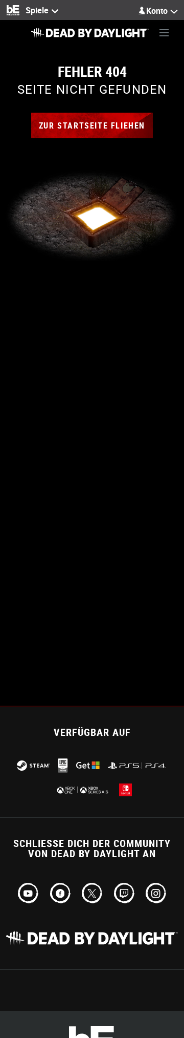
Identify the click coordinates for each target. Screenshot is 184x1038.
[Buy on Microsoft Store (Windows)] (88, 765)
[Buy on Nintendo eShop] (125, 789)
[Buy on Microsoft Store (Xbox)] (81, 789)
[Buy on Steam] (33, 765)
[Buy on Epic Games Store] (62, 765)
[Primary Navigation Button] (164, 33)
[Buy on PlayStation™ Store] (137, 765)
